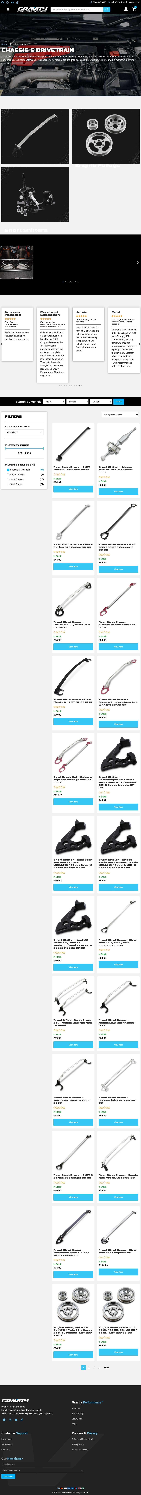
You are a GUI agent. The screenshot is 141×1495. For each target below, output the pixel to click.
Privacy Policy (78, 1444)
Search (118, 401)
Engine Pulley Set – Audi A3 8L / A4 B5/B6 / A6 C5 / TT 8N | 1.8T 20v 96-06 (118, 1330)
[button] (8, 9)
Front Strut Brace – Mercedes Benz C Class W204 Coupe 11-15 (71, 1253)
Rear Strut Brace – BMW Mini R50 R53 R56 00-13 (71, 468)
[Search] (106, 9)
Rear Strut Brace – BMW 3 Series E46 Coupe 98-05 (73, 545)
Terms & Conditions (80, 1450)
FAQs (74, 1424)
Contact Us (6, 1450)
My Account (6, 1439)
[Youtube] (12, 2)
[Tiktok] (17, 2)
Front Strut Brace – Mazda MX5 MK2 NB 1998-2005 (72, 1100)
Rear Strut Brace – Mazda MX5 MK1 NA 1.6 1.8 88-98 (118, 1176)
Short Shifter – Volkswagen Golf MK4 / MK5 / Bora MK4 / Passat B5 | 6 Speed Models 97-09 (117, 782)
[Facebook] (2, 2)
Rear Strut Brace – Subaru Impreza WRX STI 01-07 (117, 625)
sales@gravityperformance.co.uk (25, 1410)
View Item (73, 489)
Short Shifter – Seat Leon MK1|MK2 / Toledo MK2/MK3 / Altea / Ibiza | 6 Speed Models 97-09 (72, 864)
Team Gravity (77, 1413)
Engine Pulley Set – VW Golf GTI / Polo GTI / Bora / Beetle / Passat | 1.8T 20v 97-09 (72, 1331)
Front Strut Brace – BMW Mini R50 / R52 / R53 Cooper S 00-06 (117, 943)
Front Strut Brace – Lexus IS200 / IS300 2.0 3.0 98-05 (71, 625)
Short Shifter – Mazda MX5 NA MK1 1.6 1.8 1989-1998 (116, 470)
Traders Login (7, 1444)
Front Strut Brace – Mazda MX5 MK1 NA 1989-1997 (117, 1023)
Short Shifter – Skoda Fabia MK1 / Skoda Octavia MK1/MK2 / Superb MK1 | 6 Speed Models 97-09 (118, 864)
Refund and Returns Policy (83, 1439)
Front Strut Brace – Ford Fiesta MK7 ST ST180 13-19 (72, 700)
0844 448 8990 (17, 1406)
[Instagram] (7, 2)
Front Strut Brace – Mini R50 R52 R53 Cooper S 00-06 (117, 547)
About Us (76, 1408)
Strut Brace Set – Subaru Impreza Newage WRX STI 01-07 (72, 780)
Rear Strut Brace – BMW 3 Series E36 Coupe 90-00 (73, 1176)
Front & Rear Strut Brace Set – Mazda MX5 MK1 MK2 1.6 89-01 (72, 1023)
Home (4, 44)
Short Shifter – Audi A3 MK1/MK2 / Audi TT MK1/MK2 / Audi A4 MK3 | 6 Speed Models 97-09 (72, 944)
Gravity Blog (77, 1419)
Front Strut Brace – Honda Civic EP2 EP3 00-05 (117, 1100)
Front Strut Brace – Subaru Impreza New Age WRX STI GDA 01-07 (118, 702)
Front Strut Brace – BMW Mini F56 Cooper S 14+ (117, 1251)
